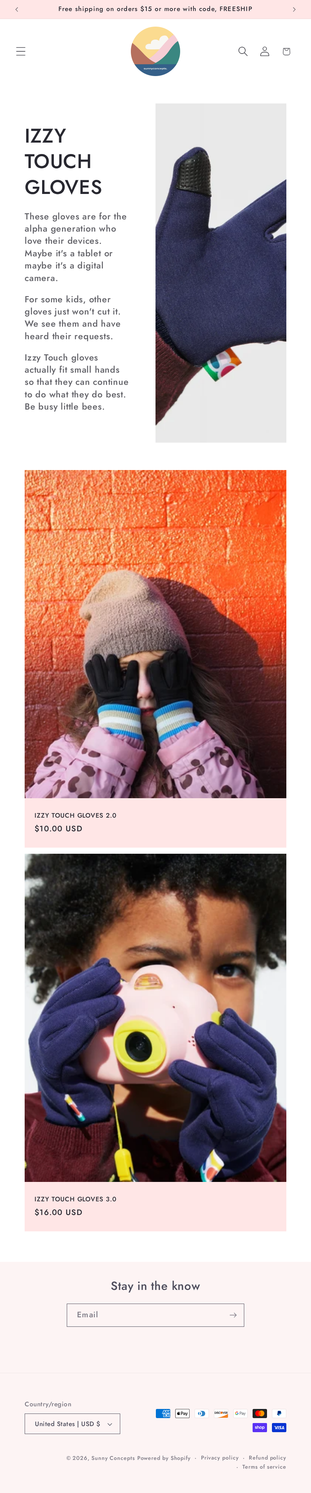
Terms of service (264, 1467)
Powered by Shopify (164, 1458)
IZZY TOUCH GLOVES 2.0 (75, 816)
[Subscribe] (233, 1315)
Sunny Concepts (113, 1458)
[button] (20, 51)
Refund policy (267, 1457)
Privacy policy (220, 1457)
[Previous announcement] (16, 9)
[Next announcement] (294, 9)
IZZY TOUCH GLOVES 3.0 (75, 1199)
